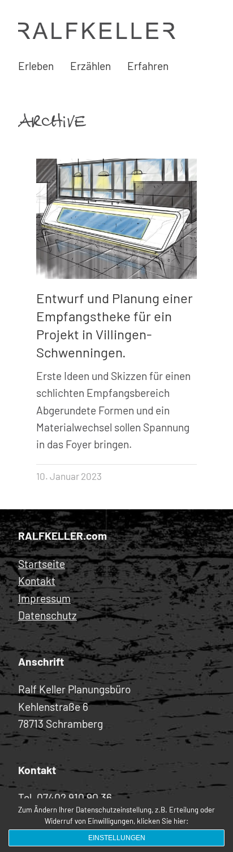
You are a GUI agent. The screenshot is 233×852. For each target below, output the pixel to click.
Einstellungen (116, 838)
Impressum (44, 598)
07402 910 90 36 (74, 797)
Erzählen (90, 65)
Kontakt (36, 580)
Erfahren (148, 65)
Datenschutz (47, 615)
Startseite (41, 563)
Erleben (36, 65)
